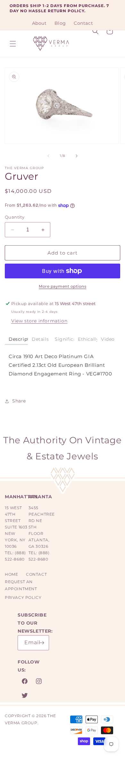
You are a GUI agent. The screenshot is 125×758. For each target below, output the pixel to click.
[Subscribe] (42, 642)
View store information (39, 321)
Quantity (14, 217)
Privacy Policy (23, 597)
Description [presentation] (18, 339)
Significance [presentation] (64, 339)
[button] (13, 44)
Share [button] (19, 401)
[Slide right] (77, 156)
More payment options (62, 286)
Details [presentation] (40, 339)
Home (11, 574)
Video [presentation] (108, 339)
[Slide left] (48, 156)
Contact (36, 574)
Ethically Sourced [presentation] (87, 339)
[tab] (16, 339)
